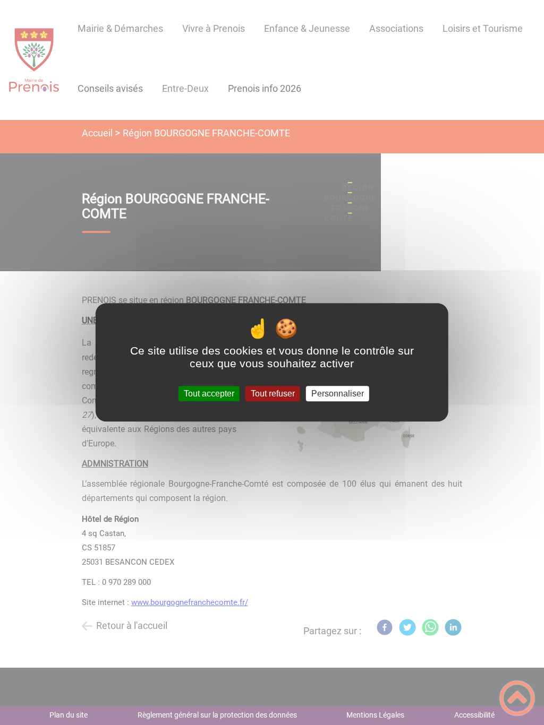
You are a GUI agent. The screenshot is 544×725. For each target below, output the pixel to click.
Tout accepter (209, 393)
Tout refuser (273, 393)
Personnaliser (337, 393)
